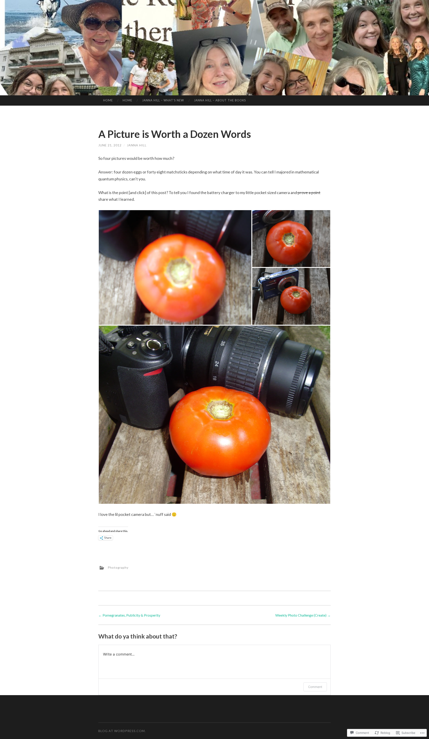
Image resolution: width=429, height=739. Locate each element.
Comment (315, 687)
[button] (175, 267)
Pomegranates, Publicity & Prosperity (129, 615)
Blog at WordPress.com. (122, 731)
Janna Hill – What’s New (163, 100)
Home (108, 100)
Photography (118, 567)
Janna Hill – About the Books (220, 100)
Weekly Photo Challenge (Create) (303, 615)
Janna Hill (137, 145)
